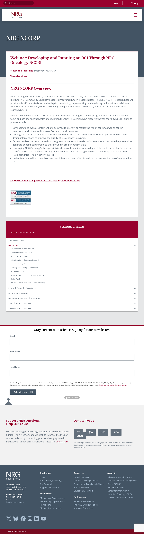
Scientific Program (17, 232)
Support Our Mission (49, 487)
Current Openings (16, 240)
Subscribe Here (20, 392)
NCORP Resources (17, 271)
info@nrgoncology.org (15, 502)
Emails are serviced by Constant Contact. (113, 385)
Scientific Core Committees (19, 303)
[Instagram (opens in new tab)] (30, 519)
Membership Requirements (52, 498)
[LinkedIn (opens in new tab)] (36, 519)
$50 (91, 432)
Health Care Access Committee (22, 256)
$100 (116, 432)
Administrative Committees (19, 308)
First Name (15, 351)
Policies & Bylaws (82, 487)
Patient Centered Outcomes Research (25, 260)
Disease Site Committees (19, 293)
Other (79, 435)
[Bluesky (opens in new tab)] (15, 519)
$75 (103, 432)
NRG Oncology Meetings (51, 480)
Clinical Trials (15, 279)
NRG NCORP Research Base (120, 497)
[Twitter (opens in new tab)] (8, 519)
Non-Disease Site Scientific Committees (24, 298)
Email (12, 336)
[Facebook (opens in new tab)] (23, 519)
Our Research (46, 484)
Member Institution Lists (51, 508)
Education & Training (83, 490)
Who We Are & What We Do (120, 477)
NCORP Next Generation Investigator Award (27, 275)
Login (136, 3)
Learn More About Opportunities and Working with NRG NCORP (45, 180)
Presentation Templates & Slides (89, 484)
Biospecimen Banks (116, 487)
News (116, 3)
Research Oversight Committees (22, 288)
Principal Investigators (19, 264)
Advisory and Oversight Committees (24, 268)
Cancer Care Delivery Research (22, 249)
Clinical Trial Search (82, 477)
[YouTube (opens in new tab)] (44, 519)
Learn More (62, 441)
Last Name (15, 367)
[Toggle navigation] (138, 15)
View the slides (18, 76)
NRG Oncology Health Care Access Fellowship (28, 283)
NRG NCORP (13, 245)
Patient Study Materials (84, 501)
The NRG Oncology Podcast (86, 480)
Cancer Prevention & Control (22, 252)
